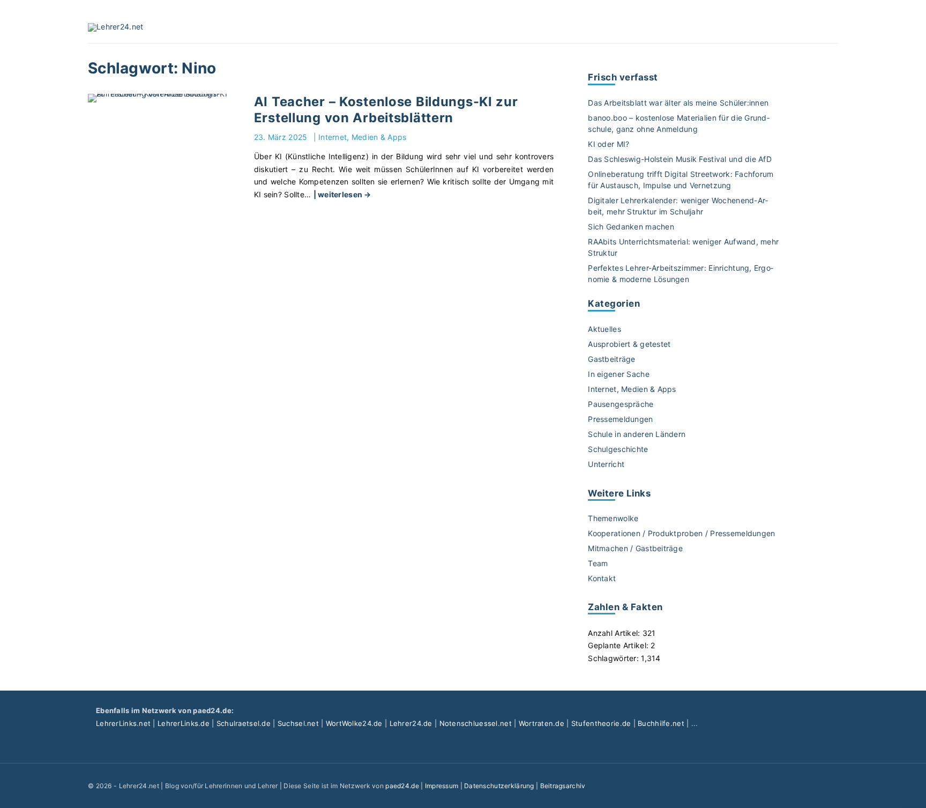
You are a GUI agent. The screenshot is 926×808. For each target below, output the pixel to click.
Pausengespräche (620, 404)
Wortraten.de (541, 723)
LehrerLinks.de (184, 723)
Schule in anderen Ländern (636, 434)
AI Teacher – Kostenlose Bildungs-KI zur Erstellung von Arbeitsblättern (386, 110)
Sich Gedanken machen (631, 226)
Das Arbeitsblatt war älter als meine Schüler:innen (678, 102)
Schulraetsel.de (243, 723)
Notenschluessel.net (475, 723)
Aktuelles (604, 328)
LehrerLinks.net (123, 723)
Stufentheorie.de (601, 723)
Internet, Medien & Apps (362, 137)
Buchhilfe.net (661, 723)
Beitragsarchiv (563, 786)
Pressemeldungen (620, 419)
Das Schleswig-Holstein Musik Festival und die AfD (680, 159)
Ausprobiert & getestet (629, 344)
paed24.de (402, 786)
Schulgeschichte (618, 449)
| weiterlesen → (342, 194)
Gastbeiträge (611, 359)
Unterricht (606, 464)
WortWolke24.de (354, 723)
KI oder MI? (608, 144)
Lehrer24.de (411, 723)
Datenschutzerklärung (499, 786)
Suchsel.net (298, 723)
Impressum (442, 786)
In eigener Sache (618, 374)
